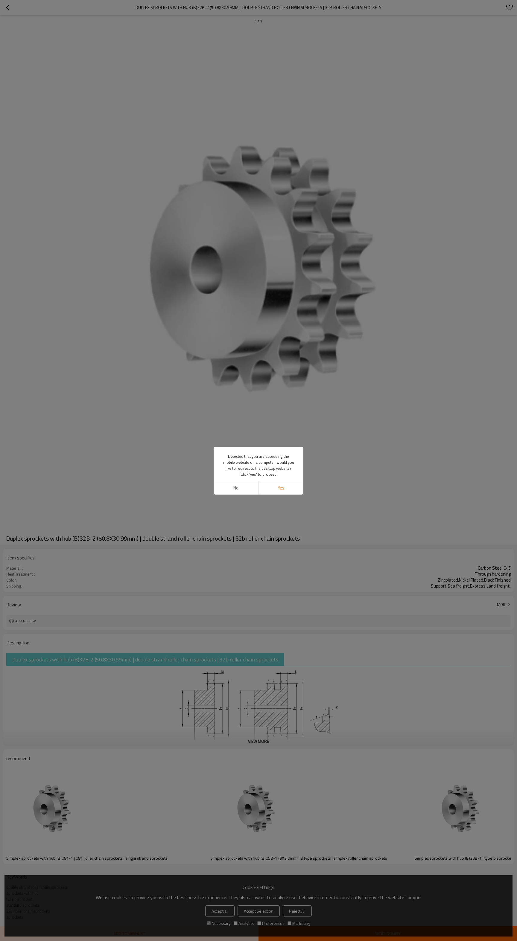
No (235, 487)
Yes (281, 487)
